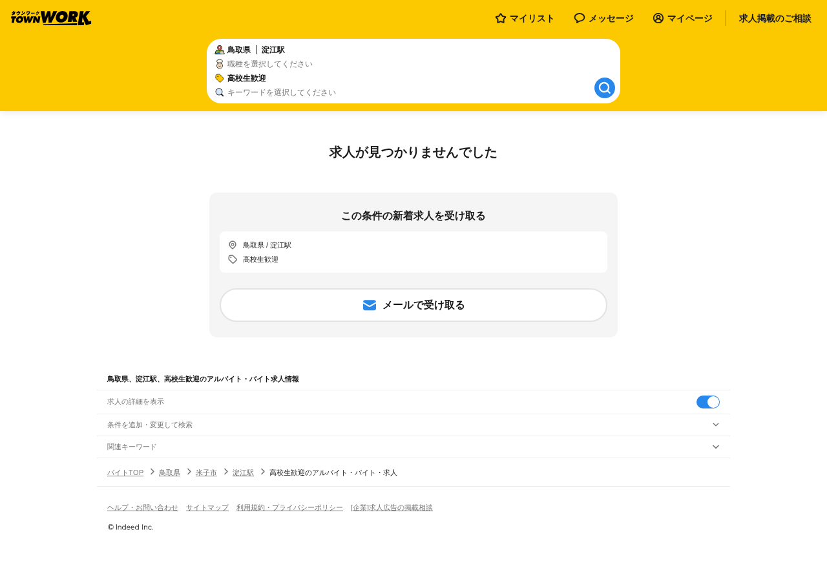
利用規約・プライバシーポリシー (289, 507)
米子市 (206, 472)
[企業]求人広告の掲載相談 (392, 507)
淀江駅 (243, 472)
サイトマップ (207, 507)
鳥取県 (169, 472)
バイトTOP (125, 472)
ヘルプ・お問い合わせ (142, 507)
